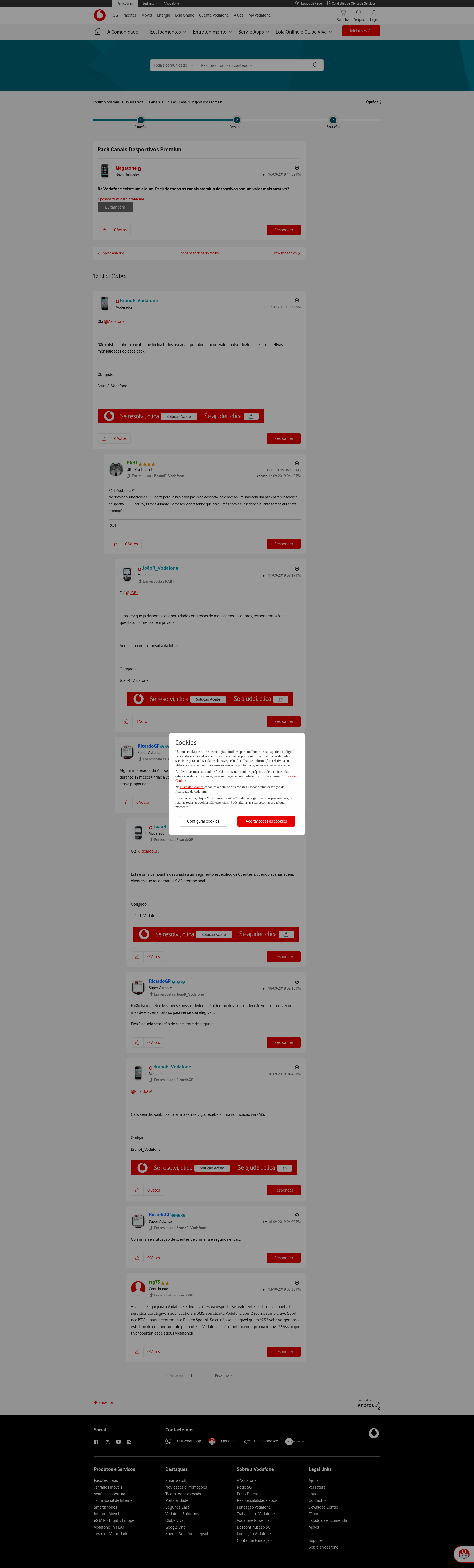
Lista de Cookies (192, 787)
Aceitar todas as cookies (266, 821)
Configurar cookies (203, 821)
